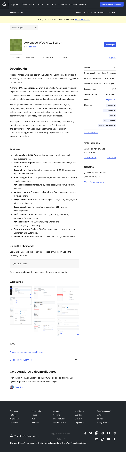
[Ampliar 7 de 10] (75, 289)
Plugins (34, 419)
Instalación (48, 57)
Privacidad (14, 423)
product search (109, 110)
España (36, 436)
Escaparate (36, 411)
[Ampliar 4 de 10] (52, 289)
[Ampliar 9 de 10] (75, 321)
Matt (100, 415)
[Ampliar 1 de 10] (28, 289)
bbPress (101, 419)
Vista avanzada (91, 132)
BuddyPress (103, 423)
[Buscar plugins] (35, 27)
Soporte (112, 57)
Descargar (110, 45)
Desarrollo (63, 57)
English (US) (111, 100)
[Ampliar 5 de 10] (52, 304)
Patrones (35, 423)
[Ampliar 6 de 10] (52, 324)
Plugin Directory (16, 12)
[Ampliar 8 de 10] (75, 306)
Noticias (13, 415)
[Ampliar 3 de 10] (28, 310)
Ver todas (111, 157)
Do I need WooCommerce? (22, 360)
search (112, 115)
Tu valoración (90, 157)
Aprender (57, 411)
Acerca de (14, 411)
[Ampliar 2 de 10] (28, 300)
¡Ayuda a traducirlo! (82, 19)
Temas (34, 415)
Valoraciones (31, 57)
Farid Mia (32, 46)
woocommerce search (107, 125)
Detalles (16, 57)
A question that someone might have (26, 352)
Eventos (78, 415)
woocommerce (109, 120)
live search (111, 105)
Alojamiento (14, 419)
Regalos (79, 423)
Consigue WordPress (111, 4)
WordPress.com (104, 411)
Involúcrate (79, 411)
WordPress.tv (59, 423)
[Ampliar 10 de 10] (75, 332)
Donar (78, 419)
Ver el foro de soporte (94, 182)
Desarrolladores (59, 419)
